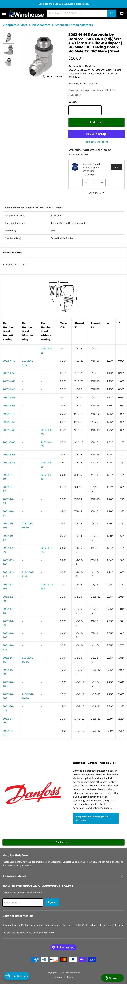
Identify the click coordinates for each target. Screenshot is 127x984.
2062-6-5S (9, 422)
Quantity (72, 101)
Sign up (52, 902)
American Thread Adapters (73, 25)
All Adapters (41, 25)
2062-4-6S (9, 381)
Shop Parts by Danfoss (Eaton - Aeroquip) (93, 818)
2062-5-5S (9, 397)
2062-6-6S (9, 430)
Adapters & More (15, 25)
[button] (8, 37)
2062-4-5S (9, 373)
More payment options (96, 141)
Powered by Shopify (63, 977)
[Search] (111, 13)
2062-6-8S (9, 442)
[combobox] (77, 13)
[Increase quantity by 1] (97, 110)
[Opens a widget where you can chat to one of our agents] (112, 978)
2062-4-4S (9, 360)
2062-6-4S (9, 414)
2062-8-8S (9, 462)
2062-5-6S (9, 405)
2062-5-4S (9, 389)
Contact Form (28, 925)
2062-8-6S (9, 454)
